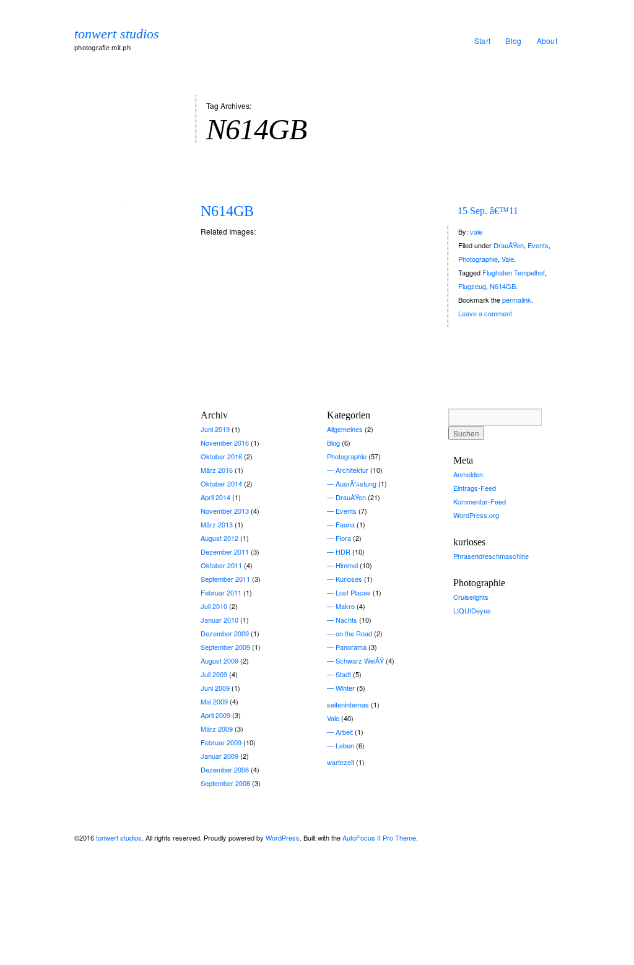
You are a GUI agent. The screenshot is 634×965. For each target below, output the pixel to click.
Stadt (343, 674)
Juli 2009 (214, 674)
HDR (343, 551)
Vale (508, 259)
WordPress (283, 837)
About (547, 40)
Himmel (347, 565)
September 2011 (225, 579)
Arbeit (344, 732)
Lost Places (353, 592)
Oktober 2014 (221, 483)
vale (476, 231)
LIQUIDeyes (472, 610)
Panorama (351, 647)
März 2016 (217, 470)
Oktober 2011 (221, 565)
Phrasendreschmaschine (491, 556)
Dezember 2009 (225, 633)
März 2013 (217, 524)
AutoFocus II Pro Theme (379, 837)
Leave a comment (485, 313)
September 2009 (225, 647)
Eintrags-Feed (474, 488)
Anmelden (468, 474)
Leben (345, 745)
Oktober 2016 (221, 456)
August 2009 (219, 660)
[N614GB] (127, 199)
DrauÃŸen (508, 245)
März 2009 (217, 728)
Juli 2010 (214, 606)
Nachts (346, 620)
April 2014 (215, 497)
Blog (513, 40)
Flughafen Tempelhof (513, 272)
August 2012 (219, 538)
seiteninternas (348, 704)
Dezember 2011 (225, 551)
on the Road (354, 633)
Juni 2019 (215, 429)
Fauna (345, 524)
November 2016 (225, 443)
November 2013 (225, 511)
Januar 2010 (219, 620)
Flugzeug (472, 286)
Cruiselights (471, 597)
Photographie (478, 259)
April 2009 (215, 715)
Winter (345, 688)
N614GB (227, 211)
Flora (343, 538)
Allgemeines (345, 429)
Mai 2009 (214, 701)
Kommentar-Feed (479, 501)
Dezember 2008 (225, 769)
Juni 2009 (215, 688)
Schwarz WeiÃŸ (360, 660)
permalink (516, 300)
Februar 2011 (221, 592)
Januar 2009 (219, 756)
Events (538, 245)
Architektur (352, 470)
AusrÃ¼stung (356, 483)
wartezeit (340, 762)
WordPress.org (476, 515)
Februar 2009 (221, 742)
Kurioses (349, 579)
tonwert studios (116, 34)
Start (482, 40)
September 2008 (225, 783)
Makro (345, 606)
